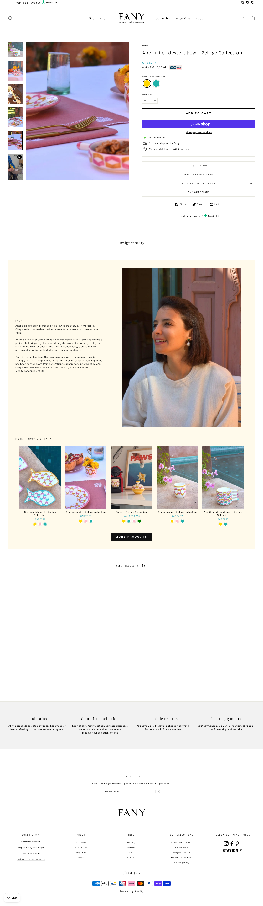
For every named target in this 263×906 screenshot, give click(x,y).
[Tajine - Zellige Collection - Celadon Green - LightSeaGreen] (129, 521)
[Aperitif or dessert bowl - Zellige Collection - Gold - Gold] (220, 524)
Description (199, 166)
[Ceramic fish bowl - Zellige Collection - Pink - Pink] (40, 524)
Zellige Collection (182, 852)
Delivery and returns (198, 183)
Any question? (199, 192)
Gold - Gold (147, 83)
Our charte (81, 847)
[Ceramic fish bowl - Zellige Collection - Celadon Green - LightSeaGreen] (45, 524)
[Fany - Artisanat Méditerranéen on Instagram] (226, 843)
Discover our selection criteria (100, 732)
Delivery (131, 842)
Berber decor (182, 847)
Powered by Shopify (131, 891)
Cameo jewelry (181, 862)
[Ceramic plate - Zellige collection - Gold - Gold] (80, 521)
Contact (131, 857)
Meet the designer (198, 175)
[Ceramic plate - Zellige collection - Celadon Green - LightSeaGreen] (91, 521)
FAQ (131, 852)
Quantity (149, 94)
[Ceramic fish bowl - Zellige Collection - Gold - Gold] (35, 524)
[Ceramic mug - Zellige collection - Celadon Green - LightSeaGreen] (182, 521)
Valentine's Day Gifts (182, 842)
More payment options (199, 132)
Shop (103, 18)
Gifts (90, 18)
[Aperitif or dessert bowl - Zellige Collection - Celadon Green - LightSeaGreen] (225, 524)
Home (145, 45)
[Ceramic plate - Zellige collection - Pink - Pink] (86, 521)
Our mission (81, 842)
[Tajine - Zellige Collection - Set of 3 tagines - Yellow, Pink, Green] (139, 521)
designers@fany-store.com (31, 859)
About (200, 18)
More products (131, 536)
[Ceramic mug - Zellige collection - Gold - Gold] (172, 521)
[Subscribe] (157, 791)
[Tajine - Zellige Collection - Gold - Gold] (124, 521)
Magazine (183, 18)
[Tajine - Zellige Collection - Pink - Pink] (134, 521)
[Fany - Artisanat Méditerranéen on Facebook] (231, 843)
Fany (47, 439)
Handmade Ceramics (182, 857)
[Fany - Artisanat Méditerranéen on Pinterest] (237, 843)
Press (81, 857)
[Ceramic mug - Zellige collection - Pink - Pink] (177, 521)
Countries (163, 18)
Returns (131, 847)
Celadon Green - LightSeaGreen (156, 83)
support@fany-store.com (31, 847)
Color (153, 76)
